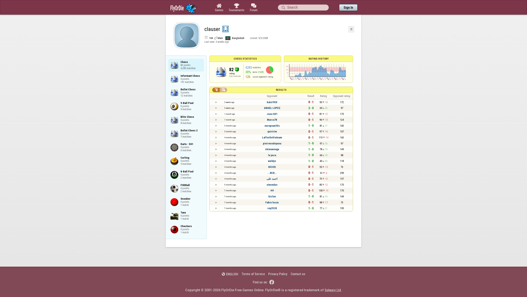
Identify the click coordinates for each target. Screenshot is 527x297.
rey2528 (272, 208)
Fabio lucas (272, 202)
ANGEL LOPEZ (272, 108)
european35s (272, 125)
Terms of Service (253, 274)
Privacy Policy (277, 274)
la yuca (272, 155)
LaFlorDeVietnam (272, 137)
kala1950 (272, 102)
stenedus (272, 184)
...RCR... (272, 172)
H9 (272, 190)
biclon (272, 196)
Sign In (348, 7)
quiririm (272, 131)
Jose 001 (272, 114)
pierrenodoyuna (272, 143)
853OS (272, 167)
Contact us (298, 274)
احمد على (272, 178)
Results (281, 89)
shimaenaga (272, 149)
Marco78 (272, 119)
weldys (272, 161)
